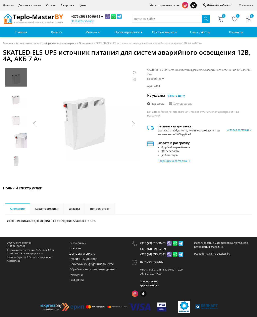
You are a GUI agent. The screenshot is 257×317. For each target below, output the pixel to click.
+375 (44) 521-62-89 (153, 249)
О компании (77, 243)
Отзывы (51, 5)
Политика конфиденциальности (91, 264)
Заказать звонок (82, 21)
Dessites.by (223, 253)
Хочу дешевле (182, 103)
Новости (8, 5)
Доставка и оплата (29, 5)
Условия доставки (238, 130)
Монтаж (92, 32)
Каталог (56, 32)
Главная (21, 32)
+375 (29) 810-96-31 (153, 243)
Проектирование (128, 32)
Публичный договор (83, 259)
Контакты (236, 32)
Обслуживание (163, 32)
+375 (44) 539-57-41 (153, 254)
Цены (82, 5)
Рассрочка (67, 5)
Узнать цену (176, 95)
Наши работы (200, 32)
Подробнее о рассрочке (173, 161)
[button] (133, 123)
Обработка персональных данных (93, 269)
